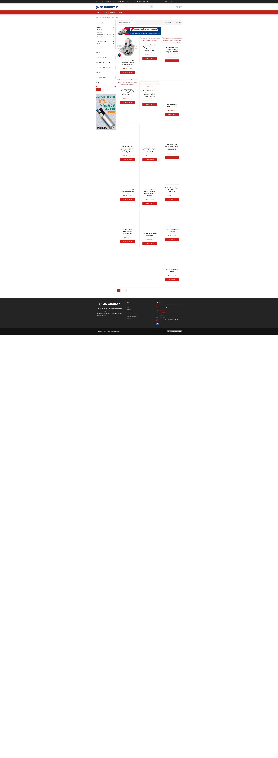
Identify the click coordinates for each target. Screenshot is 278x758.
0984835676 (162, 317)
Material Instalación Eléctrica (104, 34)
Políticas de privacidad (132, 316)
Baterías (99, 27)
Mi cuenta (129, 321)
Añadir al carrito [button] (127, 72)
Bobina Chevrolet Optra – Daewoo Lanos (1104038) (150, 134)
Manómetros (100, 32)
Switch (98, 46)
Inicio (97, 17)
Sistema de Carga (101, 39)
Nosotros (129, 309)
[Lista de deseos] (173, 6)
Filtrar (98, 89)
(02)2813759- (163, 312)
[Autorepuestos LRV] (107, 6)
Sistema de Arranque (102, 36)
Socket (98, 43)
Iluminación (100, 29)
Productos (102, 17)
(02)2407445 (162, 315)
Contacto (129, 318)
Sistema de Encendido (102, 41)
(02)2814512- (163, 310)
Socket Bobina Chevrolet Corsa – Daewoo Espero (127, 215)
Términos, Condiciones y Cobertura (135, 314)
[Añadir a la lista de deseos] (136, 40)
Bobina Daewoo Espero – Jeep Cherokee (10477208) (172, 174)
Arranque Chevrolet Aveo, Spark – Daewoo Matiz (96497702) (127, 62)
